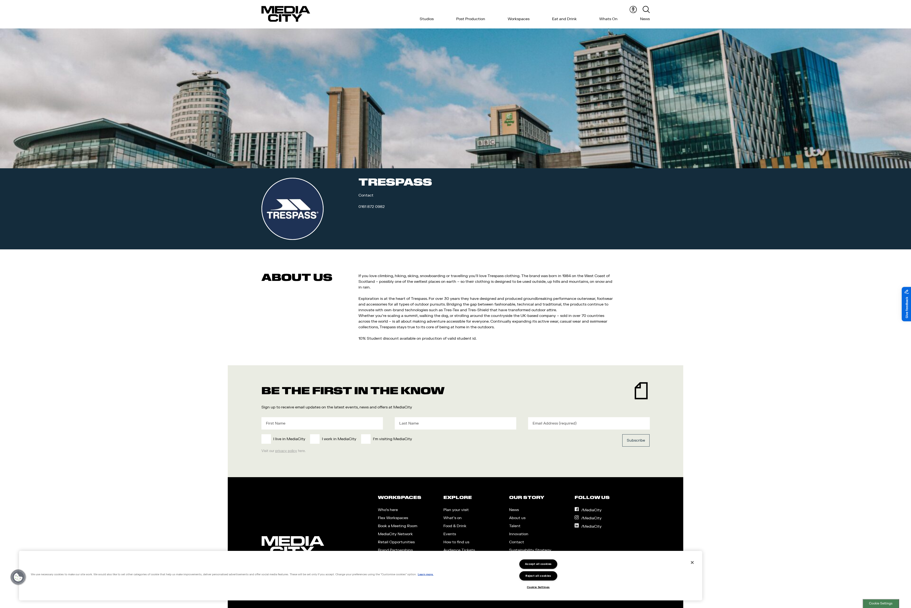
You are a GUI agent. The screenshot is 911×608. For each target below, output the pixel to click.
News (645, 19)
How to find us (456, 542)
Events (449, 534)
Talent (515, 526)
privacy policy (286, 451)
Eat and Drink (564, 19)
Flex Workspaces (393, 518)
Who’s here (388, 509)
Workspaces (519, 19)
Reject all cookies (538, 576)
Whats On (608, 19)
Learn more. (425, 574)
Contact (516, 542)
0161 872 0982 (371, 206)
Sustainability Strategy (530, 550)
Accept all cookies (538, 564)
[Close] (692, 562)
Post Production (470, 19)
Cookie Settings (880, 603)
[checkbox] (415, 439)
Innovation (518, 534)
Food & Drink (454, 526)
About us (517, 518)
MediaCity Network (395, 534)
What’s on (452, 518)
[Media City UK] (285, 14)
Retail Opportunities (396, 542)
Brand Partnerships (395, 550)
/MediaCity (591, 510)
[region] (360, 575)
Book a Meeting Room (397, 526)
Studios (427, 19)
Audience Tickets (459, 550)
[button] (18, 577)
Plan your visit (456, 509)
